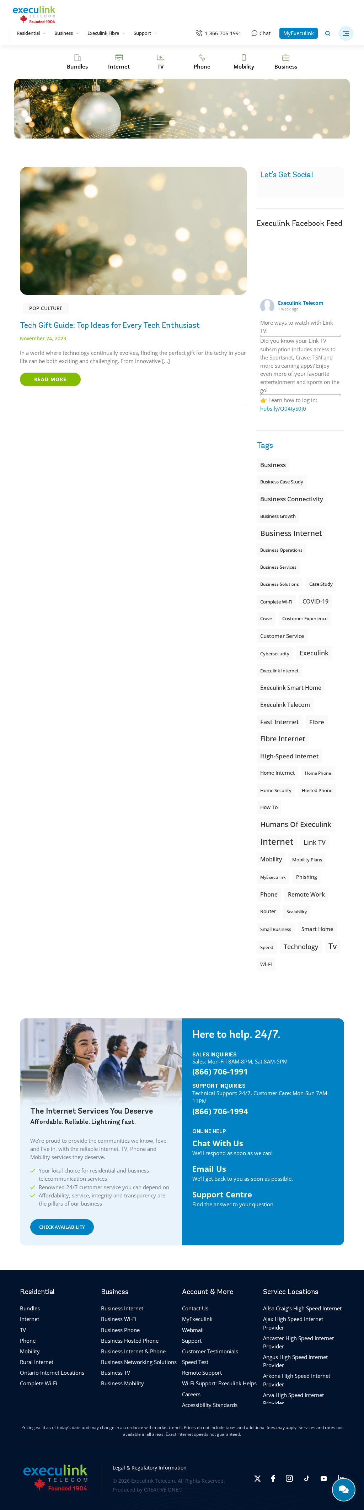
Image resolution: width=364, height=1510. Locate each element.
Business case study (281, 482)
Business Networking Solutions (139, 1362)
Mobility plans (307, 860)
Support (142, 33)
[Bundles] (77, 62)
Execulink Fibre (103, 33)
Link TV (315, 842)
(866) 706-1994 (220, 1111)
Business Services (278, 567)
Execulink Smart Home (290, 688)
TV (23, 1329)
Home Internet (277, 772)
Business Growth (278, 516)
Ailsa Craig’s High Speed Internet (302, 1308)
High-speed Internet (289, 756)
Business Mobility (122, 1383)
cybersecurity (274, 653)
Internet (29, 1319)
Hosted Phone (317, 790)
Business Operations (281, 550)
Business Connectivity (291, 499)
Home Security (275, 790)
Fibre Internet (282, 738)
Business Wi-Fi (118, 1319)
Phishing (306, 876)
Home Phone (318, 773)
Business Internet (291, 533)
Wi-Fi (266, 964)
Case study (321, 584)
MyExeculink (298, 33)
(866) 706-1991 (220, 1071)
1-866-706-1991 (223, 33)
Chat (265, 33)
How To (269, 807)
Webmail (193, 1329)
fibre (316, 722)
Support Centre (222, 1194)
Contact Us (195, 1308)
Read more (50, 379)
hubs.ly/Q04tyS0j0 (283, 408)
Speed (266, 947)
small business (275, 929)
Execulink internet (279, 670)
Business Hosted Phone (130, 1340)
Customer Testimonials (210, 1351)
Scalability (297, 912)
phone (269, 894)
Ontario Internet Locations (52, 1372)
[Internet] (119, 62)
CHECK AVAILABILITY (62, 1227)
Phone (28, 1340)
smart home (317, 928)
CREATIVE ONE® (163, 1489)
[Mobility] (243, 62)
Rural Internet (36, 1362)
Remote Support (202, 1372)
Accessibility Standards (209, 1404)
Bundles (30, 1308)
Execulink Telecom (300, 302)
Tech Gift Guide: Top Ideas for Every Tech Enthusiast (110, 325)
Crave (266, 619)
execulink (314, 653)
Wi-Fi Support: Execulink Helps (219, 1383)
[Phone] (202, 62)
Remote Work (306, 894)
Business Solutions (279, 584)
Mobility (271, 859)
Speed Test (195, 1362)
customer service (282, 635)
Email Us (209, 1168)
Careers (191, 1394)
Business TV (115, 1372)
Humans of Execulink (295, 824)
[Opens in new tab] (257, 1479)
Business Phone (120, 1329)
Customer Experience (304, 619)
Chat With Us (217, 1143)
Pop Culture (46, 308)
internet (276, 841)
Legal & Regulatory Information (150, 1468)
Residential (28, 33)
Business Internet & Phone (133, 1351)
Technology (301, 946)
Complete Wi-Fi (276, 602)
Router (268, 911)
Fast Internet (279, 722)
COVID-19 (315, 601)
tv (332, 946)
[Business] (286, 62)
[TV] (160, 62)
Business (63, 33)
